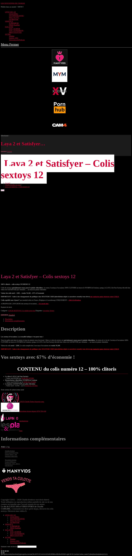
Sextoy (52, 311)
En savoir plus (43, 304)
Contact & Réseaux (10, 462)
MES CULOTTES (16, 535)
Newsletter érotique (10, 460)
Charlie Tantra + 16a (11, 454)
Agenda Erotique (10, 451)
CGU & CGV (9, 465)
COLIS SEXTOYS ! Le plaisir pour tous (21, 311)
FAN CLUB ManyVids (11, 452)
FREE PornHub (15, 528)
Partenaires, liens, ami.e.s (12, 463)
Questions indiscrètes (11, 456)
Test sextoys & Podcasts (18, 543)
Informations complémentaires (15, 321)
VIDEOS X (9, 524)
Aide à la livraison (75, 300)
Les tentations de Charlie (13, 3)
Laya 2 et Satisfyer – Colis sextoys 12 (17, 187)
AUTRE (8, 537)
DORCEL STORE (27, 378)
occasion (46, 311)
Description (8, 319)
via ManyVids (14, 522)
